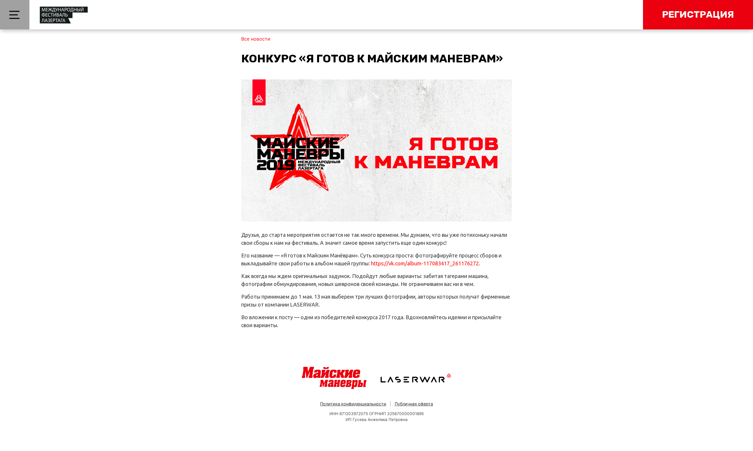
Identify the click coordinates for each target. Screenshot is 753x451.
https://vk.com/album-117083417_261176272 (425, 263)
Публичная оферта (414, 403)
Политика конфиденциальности (353, 403)
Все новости (255, 39)
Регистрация (698, 14)
